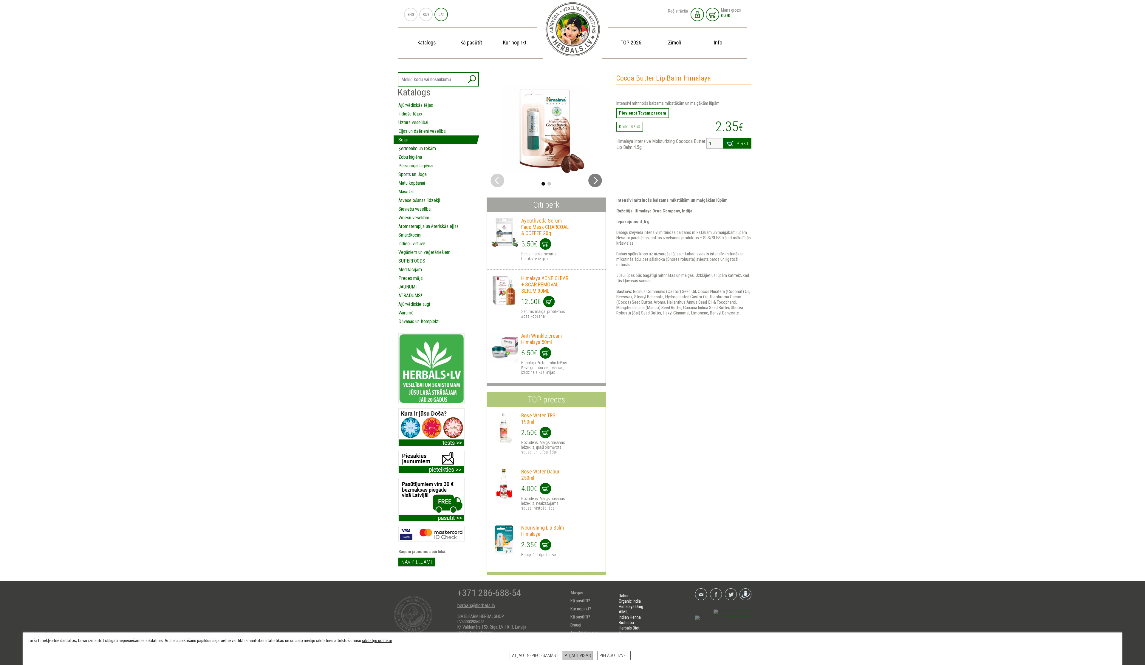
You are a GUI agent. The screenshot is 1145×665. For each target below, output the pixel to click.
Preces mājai (410, 278)
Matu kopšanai (411, 183)
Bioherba (626, 622)
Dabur (624, 595)
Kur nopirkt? (580, 609)
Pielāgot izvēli (614, 655)
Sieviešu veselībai (414, 209)
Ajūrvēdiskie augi (414, 304)
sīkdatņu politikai (377, 640)
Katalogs (426, 42)
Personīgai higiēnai (415, 166)
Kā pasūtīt (471, 42)
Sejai (403, 140)
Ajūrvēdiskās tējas (415, 105)
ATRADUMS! (410, 295)
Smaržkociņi (409, 235)
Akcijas (576, 592)
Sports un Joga (412, 174)
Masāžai (406, 192)
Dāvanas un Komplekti (419, 321)
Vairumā (406, 313)
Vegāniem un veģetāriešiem (424, 252)
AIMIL (624, 612)
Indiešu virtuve (411, 243)
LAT (441, 14)
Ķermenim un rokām (417, 148)
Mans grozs (731, 13)
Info (718, 42)
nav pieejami (416, 562)
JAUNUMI (407, 287)
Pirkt (742, 143)
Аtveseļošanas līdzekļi (419, 200)
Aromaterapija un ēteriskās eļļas (428, 226)
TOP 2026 (631, 42)
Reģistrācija (678, 11)
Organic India (630, 601)
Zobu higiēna (410, 157)
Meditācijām (410, 269)
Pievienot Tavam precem (642, 113)
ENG (411, 14)
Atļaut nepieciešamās (534, 655)
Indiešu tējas (410, 114)
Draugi (575, 625)
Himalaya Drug (631, 606)
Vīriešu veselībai (413, 217)
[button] (595, 180)
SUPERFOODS (411, 261)
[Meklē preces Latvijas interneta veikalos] (723, 618)
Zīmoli (674, 42)
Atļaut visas (578, 655)
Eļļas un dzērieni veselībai (422, 131)
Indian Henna (630, 617)
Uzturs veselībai (413, 122)
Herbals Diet (629, 628)
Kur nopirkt (515, 42)
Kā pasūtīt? (580, 601)
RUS (426, 14)
